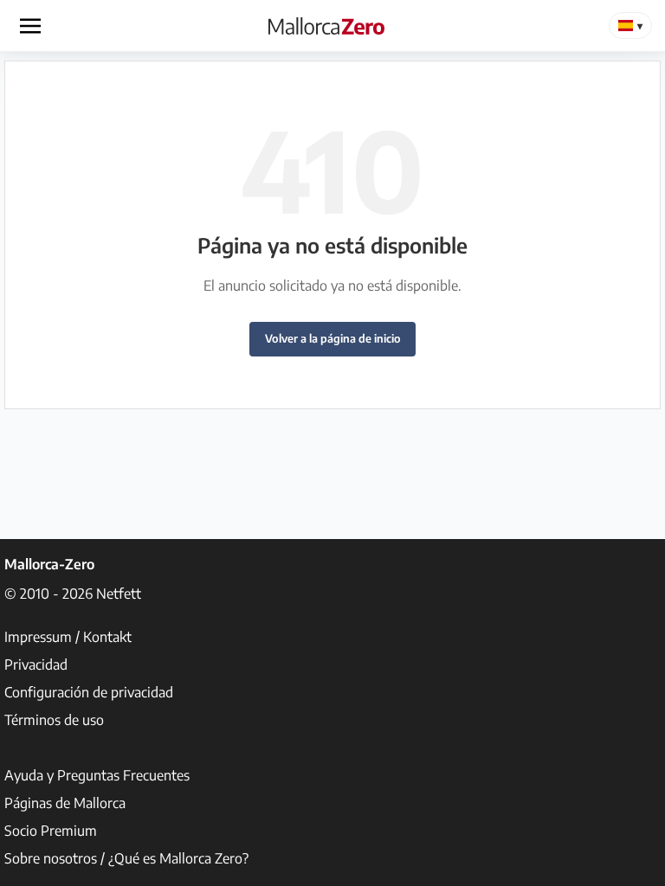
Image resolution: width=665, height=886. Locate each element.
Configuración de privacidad (88, 692)
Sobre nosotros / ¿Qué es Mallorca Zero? (126, 858)
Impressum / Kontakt (68, 636)
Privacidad (36, 664)
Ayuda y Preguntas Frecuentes (97, 775)
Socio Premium (50, 830)
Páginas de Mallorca (65, 803)
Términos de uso (54, 720)
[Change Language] (630, 25)
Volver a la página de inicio (333, 338)
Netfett (118, 593)
